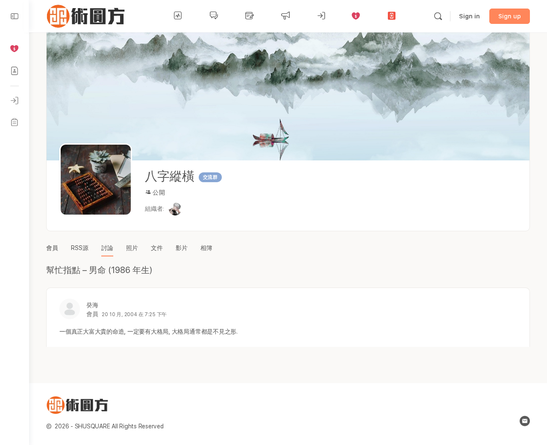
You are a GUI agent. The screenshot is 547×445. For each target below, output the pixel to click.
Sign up (509, 16)
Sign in (469, 16)
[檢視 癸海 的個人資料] (69, 309)
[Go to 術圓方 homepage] (87, 15)
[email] (525, 421)
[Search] (438, 16)
